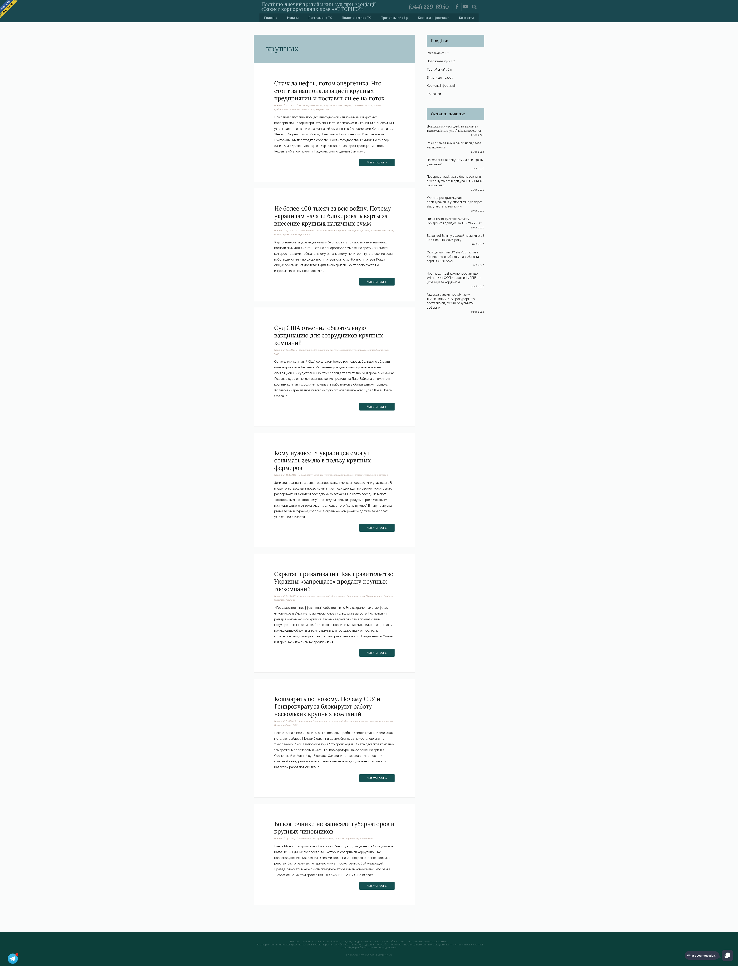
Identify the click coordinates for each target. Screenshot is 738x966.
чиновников (366, 838)
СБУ (295, 725)
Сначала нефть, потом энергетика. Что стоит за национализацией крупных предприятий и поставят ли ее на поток (329, 91)
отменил (362, 350)
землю (302, 475)
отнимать (339, 475)
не (392, 230)
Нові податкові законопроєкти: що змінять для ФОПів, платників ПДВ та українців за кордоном (453, 278)
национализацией (333, 105)
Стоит (305, 109)
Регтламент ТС (320, 18)
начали (386, 230)
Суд (386, 350)
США (276, 353)
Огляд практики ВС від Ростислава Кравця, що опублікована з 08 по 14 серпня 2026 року (453, 257)
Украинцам (304, 234)
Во (314, 838)
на (321, 105)
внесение (328, 230)
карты (355, 230)
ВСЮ (344, 230)
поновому (387, 721)
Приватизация (374, 596)
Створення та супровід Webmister (369, 955)
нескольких (375, 721)
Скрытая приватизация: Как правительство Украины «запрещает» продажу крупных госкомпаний (333, 581)
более (319, 230)
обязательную (348, 350)
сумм (286, 234)
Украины (290, 600)
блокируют (305, 721)
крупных (310, 105)
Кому (310, 475)
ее (300, 105)
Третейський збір (394, 18)
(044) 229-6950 (429, 6)
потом (377, 105)
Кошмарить (351, 721)
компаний (323, 350)
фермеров (382, 475)
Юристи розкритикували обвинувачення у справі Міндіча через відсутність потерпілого (454, 202)
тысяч (293, 234)
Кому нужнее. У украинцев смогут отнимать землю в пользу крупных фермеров (322, 460)
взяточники (305, 838)
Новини (293, 18)
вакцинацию (305, 350)
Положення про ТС (356, 18)
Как (333, 596)
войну (337, 230)
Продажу (388, 596)
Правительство (356, 596)
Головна (270, 18)
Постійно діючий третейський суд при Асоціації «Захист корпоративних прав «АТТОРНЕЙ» (318, 6)
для (315, 350)
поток (368, 105)
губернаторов (325, 838)
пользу (350, 475)
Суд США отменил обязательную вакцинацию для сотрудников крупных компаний (328, 335)
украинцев (370, 475)
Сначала (295, 109)
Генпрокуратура (322, 721)
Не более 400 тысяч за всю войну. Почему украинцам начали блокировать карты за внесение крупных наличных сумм (332, 216)
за (303, 105)
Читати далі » (380, 161)
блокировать (307, 230)
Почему (278, 234)
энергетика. (322, 109)
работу (287, 725)
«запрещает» (307, 596)
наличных (376, 230)
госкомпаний (323, 596)
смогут (359, 475)
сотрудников (375, 350)
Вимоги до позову (440, 77)
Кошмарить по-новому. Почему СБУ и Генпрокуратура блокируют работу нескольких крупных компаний (327, 706)
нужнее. (328, 475)
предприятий (281, 109)
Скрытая (279, 600)
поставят (358, 105)
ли (317, 105)
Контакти (466, 18)
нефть (348, 105)
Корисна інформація (433, 18)
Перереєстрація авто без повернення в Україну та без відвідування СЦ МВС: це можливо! (455, 181)
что (312, 109)
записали (339, 838)
